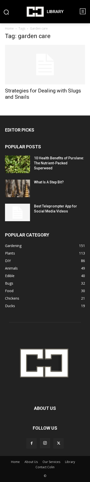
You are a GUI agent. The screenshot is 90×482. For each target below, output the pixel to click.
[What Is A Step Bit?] (17, 188)
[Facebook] (31, 443)
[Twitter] (59, 443)
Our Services (51, 462)
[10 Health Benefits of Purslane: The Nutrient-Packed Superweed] (17, 164)
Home (9, 28)
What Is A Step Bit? (49, 182)
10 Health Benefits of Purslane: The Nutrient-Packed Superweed (59, 163)
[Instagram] (45, 443)
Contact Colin (45, 467)
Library (70, 462)
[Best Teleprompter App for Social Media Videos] (17, 212)
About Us (31, 462)
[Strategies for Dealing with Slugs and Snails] (45, 64)
